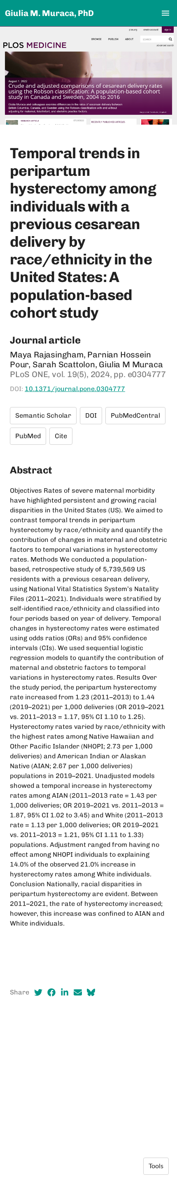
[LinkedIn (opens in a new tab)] (65, 992)
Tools (156, 1166)
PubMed (28, 436)
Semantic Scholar (43, 415)
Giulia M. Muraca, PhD (49, 13)
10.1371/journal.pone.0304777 (75, 389)
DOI (91, 415)
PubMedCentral (135, 415)
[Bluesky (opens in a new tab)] (91, 992)
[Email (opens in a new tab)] (78, 992)
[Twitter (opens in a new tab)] (38, 992)
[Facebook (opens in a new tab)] (51, 992)
